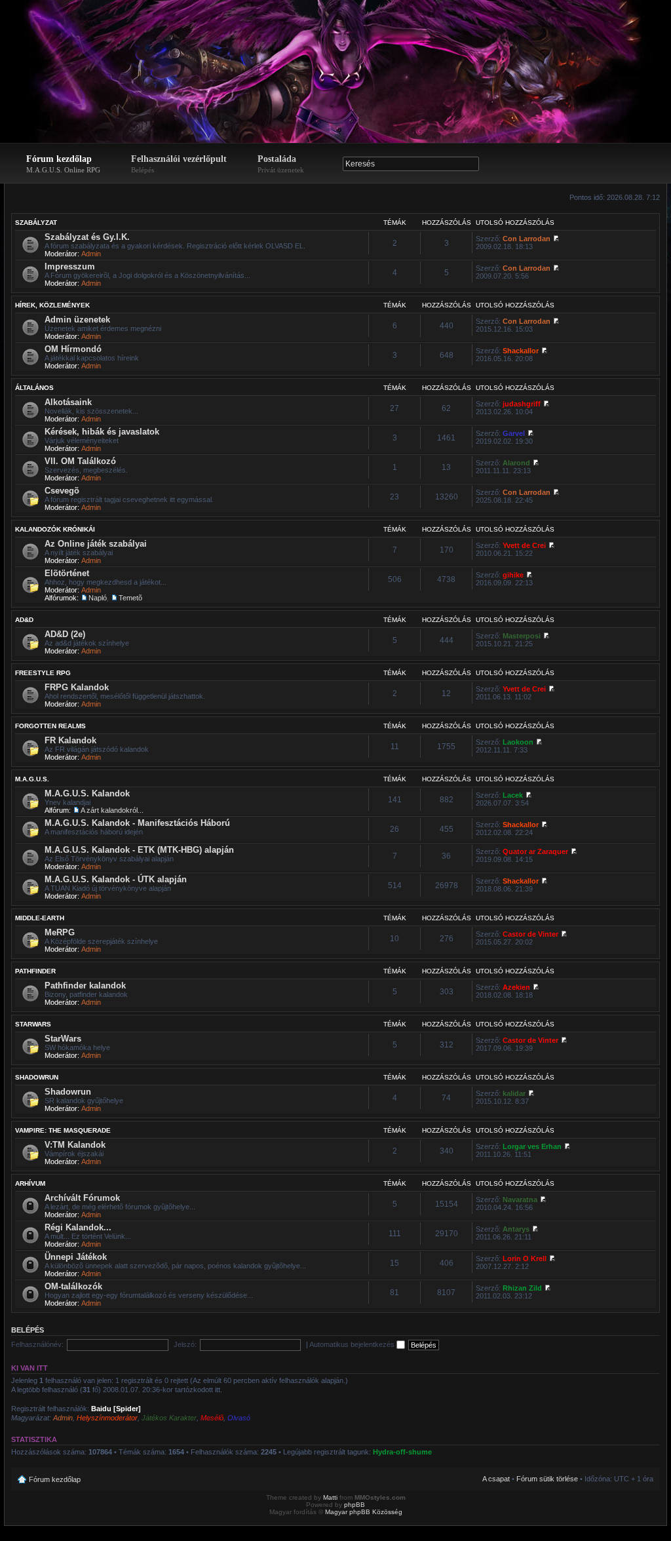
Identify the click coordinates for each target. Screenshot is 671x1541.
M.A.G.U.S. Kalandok (87, 793)
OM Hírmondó (73, 349)
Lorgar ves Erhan (532, 1146)
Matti (330, 1497)
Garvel (514, 433)
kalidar (514, 1093)
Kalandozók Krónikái (55, 529)
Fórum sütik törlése (547, 1479)
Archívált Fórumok (82, 1198)
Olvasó (238, 1418)
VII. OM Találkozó (80, 461)
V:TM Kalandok (75, 1145)
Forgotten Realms (50, 726)
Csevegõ (62, 491)
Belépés (27, 1330)
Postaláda (281, 164)
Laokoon (518, 742)
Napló (97, 598)
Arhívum (30, 1183)
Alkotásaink (68, 402)
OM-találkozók (73, 1286)
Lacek (513, 795)
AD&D (24, 619)
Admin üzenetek (77, 319)
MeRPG (60, 932)
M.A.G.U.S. (32, 779)
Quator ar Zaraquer (535, 851)
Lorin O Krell (524, 1258)
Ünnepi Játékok (76, 1257)
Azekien (516, 987)
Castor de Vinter (530, 934)
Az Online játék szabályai (96, 544)
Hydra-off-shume (402, 1452)
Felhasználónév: (37, 1344)
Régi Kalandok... (78, 1227)
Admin (91, 254)
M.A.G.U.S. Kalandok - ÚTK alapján (116, 879)
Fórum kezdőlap (63, 164)
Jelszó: (185, 1344)
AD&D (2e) (65, 634)
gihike (513, 575)
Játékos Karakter (169, 1418)
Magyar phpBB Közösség (363, 1511)
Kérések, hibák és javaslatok (102, 432)
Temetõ (130, 598)
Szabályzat (36, 222)
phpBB (354, 1504)
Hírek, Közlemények (52, 305)
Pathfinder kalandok (85, 985)
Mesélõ (212, 1418)
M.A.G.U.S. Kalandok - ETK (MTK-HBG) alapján (139, 850)
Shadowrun (36, 1077)
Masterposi (522, 636)
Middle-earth (39, 918)
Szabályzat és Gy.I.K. (87, 237)
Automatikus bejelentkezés (352, 1344)
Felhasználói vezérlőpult (179, 164)
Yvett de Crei (524, 545)
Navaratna (520, 1199)
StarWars (33, 1024)
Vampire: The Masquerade (63, 1130)
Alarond (516, 463)
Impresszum (70, 266)
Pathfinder (35, 971)
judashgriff (522, 404)
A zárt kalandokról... (112, 810)
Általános (34, 387)
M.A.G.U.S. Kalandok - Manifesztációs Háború (137, 823)
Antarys (516, 1229)
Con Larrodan (526, 239)
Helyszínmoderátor (107, 1418)
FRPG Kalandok (77, 687)
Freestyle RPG (43, 672)
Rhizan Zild (522, 1288)
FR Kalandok (70, 740)
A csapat (496, 1479)
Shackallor (521, 351)
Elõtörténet (67, 573)
